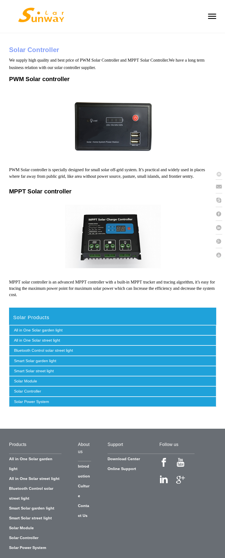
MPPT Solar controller (40, 191)
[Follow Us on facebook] (163, 462)
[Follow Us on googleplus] (180, 479)
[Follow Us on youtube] (180, 462)
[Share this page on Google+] (220, 241)
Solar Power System (31, 401)
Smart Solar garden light (35, 361)
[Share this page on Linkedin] (220, 228)
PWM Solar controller (39, 79)
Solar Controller (27, 391)
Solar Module (25, 381)
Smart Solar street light (34, 371)
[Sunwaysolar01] (220, 200)
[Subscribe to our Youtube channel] (220, 255)
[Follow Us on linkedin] (163, 479)
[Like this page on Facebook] (220, 214)
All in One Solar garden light (38, 330)
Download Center (124, 459)
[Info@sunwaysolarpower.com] (220, 186)
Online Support (122, 469)
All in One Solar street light (37, 340)
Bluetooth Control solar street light (43, 350)
